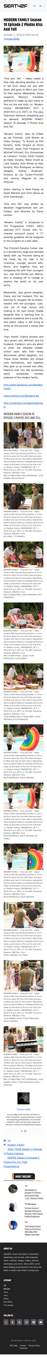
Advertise (23, 1348)
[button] (34, 6)
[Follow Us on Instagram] (26, 1322)
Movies (7, 1289)
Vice (5, 1295)
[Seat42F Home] (6, 1322)
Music (6, 1298)
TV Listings (8, 1305)
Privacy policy (34, 1346)
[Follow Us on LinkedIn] (33, 1322)
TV (9, 1140)
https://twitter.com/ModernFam (21, 395)
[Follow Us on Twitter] (19, 1322)
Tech (6, 1292)
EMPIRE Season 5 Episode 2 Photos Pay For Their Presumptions (22, 1162)
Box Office (8, 1302)
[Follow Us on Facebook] (12, 1322)
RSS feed (13, 1346)
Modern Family (15, 1144)
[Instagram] (25, 1131)
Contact (23, 1346)
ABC (40, 111)
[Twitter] (22, 1131)
